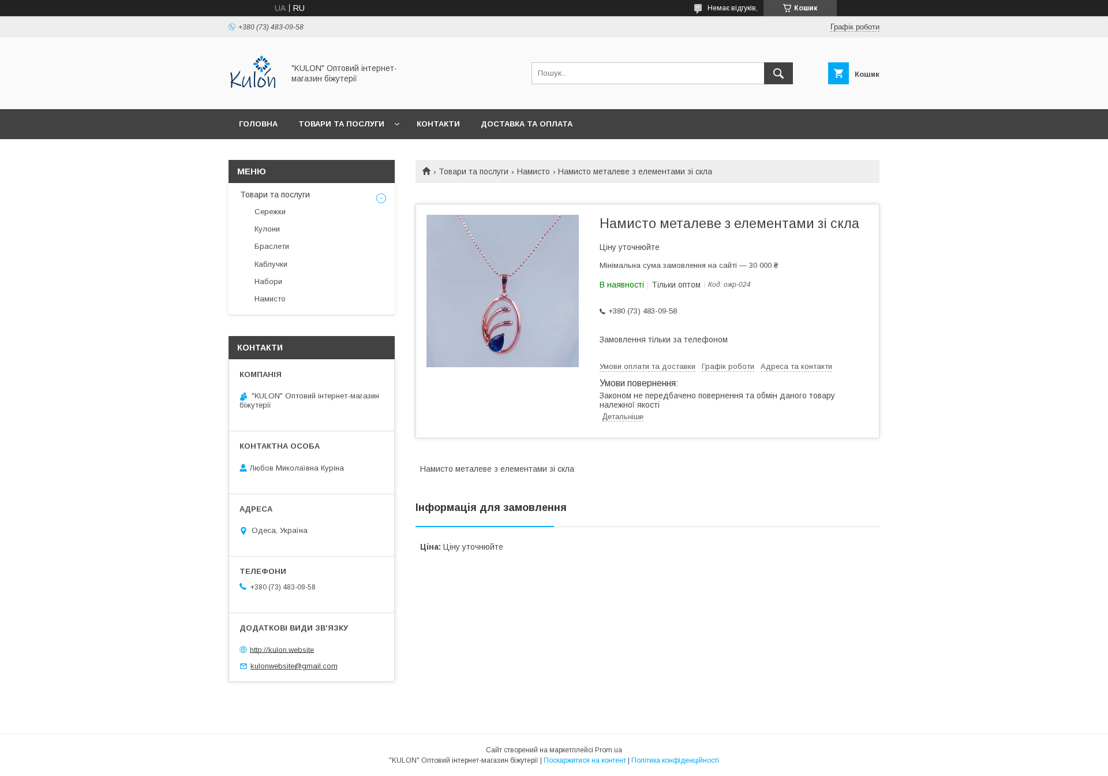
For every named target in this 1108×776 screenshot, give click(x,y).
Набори (268, 281)
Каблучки (270, 264)
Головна (258, 124)
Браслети (271, 246)
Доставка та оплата (526, 124)
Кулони (267, 229)
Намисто (533, 171)
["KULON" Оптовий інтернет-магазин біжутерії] (253, 94)
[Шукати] (778, 73)
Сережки (270, 211)
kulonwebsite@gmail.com (294, 666)
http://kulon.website (282, 649)
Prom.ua (608, 750)
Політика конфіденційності (675, 760)
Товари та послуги (341, 124)
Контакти (438, 124)
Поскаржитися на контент (585, 760)
